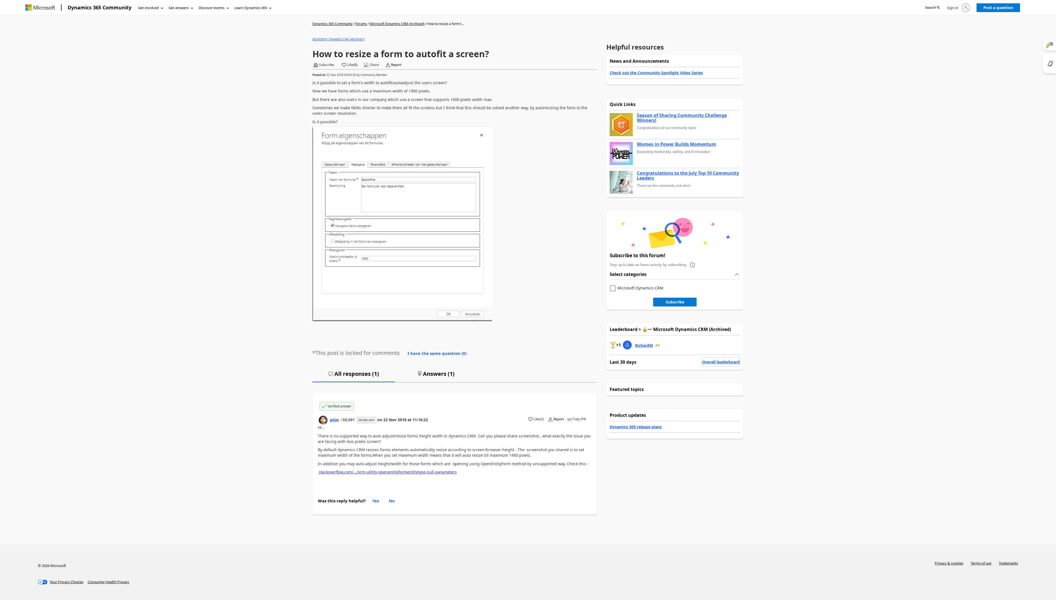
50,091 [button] (349, 419)
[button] (932, 8)
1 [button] (659, 345)
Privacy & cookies (949, 563)
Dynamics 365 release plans (636, 426)
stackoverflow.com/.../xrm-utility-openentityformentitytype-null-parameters (388, 472)
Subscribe (675, 302)
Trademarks (1008, 563)
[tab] (353, 376)
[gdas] (323, 420)
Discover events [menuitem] (211, 7)
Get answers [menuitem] (179, 7)
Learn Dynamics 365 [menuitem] (250, 7)
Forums (361, 23)
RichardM (644, 345)
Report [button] (396, 65)
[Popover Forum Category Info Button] (692, 265)
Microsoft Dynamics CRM (640, 288)
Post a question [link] (998, 7)
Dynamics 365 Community (99, 7)
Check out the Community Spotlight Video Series (656, 72)
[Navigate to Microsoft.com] (40, 7)
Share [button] (374, 65)
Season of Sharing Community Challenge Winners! (682, 118)
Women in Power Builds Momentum (676, 144)
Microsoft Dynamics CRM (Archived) (397, 23)
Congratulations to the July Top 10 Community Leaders (688, 175)
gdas (334, 419)
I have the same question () (437, 353)
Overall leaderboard (721, 362)
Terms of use (981, 563)
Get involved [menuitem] (148, 7)
